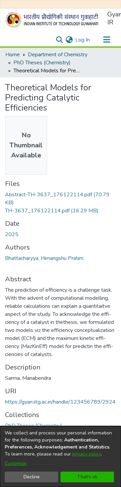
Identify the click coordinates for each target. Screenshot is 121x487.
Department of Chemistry (57, 54)
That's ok (87, 477)
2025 (11, 234)
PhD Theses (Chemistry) (42, 62)
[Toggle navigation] (106, 39)
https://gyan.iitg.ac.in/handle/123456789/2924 (60, 402)
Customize (16, 463)
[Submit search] (59, 40)
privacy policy (86, 454)
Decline (32, 477)
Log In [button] (82, 40)
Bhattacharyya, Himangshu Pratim (44, 258)
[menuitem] (69, 40)
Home (12, 54)
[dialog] (60, 456)
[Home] (53, 19)
